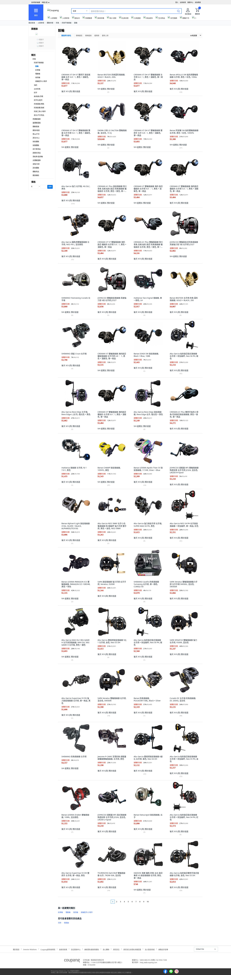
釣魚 (57, 23)
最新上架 (105, 35)
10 (148, 901)
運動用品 (36, 171)
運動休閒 (50, 23)
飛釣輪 (37, 77)
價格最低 (79, 35)
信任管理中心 (76, 949)
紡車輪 (37, 70)
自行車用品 (37, 149)
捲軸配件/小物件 (41, 81)
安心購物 (106, 949)
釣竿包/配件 (38, 100)
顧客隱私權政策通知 (91, 949)
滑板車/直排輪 (38, 156)
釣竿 (35, 93)
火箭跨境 (41, 23)
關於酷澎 (16, 949)
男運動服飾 (37, 119)
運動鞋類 (36, 126)
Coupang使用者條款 (48, 949)
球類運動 (36, 145)
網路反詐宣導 (163, 949)
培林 (59, 923)
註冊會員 (183, 2)
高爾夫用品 (37, 153)
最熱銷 (96, 35)
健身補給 (36, 175)
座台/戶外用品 (39, 115)
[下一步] (153, 902)
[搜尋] (178, 11)
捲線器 (66, 923)
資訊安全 (116, 949)
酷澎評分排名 (66, 35)
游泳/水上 (36, 138)
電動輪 (37, 74)
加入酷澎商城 (150, 949)
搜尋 (50, 187)
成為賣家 (198, 2)
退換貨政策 (63, 949)
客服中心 (190, 2)
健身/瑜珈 (36, 130)
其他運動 (36, 168)
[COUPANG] (72, 961)
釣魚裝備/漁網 (39, 108)
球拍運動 (36, 141)
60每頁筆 (193, 35)
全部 (74, 11)
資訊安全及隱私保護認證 (132, 949)
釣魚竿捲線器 (66, 23)
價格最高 (88, 35)
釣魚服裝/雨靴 (39, 104)
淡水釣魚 (37, 89)
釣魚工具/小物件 (40, 111)
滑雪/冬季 (36, 164)
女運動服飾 (37, 160)
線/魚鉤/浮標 (38, 96)
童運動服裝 (37, 123)
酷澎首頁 (32, 23)
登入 (176, 2)
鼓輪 (75, 23)
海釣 (35, 85)
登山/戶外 (36, 134)
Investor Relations (30, 949)
